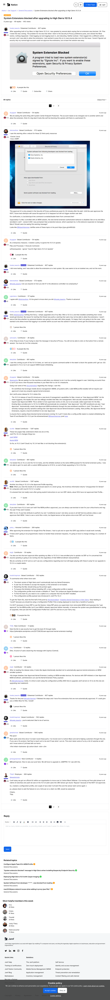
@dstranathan (23, 299)
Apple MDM (14, 440)
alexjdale (13, 359)
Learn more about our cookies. (94, 986)
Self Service (59, 962)
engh (11, 552)
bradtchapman (15, 575)
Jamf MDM (13, 437)
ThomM (11, 917)
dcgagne (13, 112)
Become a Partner (11, 979)
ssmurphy (13, 338)
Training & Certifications (13, 965)
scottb (12, 429)
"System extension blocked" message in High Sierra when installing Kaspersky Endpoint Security (39, 870)
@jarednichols (15, 777)
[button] (4, 5)
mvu (10, 905)
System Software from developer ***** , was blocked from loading (28, 883)
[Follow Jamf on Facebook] (22, 951)
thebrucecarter (14, 930)
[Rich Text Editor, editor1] (55, 835)
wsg (11, 647)
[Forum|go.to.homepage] (12, 4)
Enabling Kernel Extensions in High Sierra (74, 600)
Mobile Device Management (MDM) (38, 969)
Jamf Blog (8, 972)
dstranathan (14, 130)
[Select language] (81, 5)
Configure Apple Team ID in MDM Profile (18, 864)
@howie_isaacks (15, 284)
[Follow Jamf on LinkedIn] (10, 951)
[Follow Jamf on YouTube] (14, 950)
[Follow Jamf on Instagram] (18, 951)
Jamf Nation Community (13, 969)
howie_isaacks (15, 28)
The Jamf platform (32, 962)
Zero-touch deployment (34, 965)
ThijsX (12, 774)
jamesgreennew (15, 759)
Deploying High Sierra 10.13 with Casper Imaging (21, 877)
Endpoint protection (62, 969)
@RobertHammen (23, 227)
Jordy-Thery (13, 923)
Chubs (11, 911)
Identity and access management (67, 965)
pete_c (12, 527)
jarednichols (14, 732)
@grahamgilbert (53, 600)
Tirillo (11, 626)
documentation (32, 386)
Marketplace (9, 976)
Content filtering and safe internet (67, 976)
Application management (35, 972)
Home (4, 10)
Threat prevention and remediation (67, 972)
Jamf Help (8, 962)
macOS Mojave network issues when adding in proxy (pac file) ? (27, 889)
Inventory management (34, 976)
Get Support (12, 10)
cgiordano (13, 296)
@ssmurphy (14, 380)
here (66, 416)
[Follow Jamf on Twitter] (6, 951)
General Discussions (25, 10)
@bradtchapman (18, 681)
